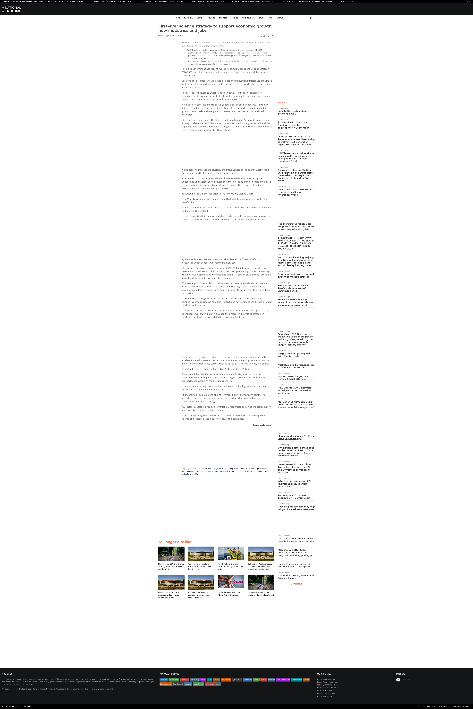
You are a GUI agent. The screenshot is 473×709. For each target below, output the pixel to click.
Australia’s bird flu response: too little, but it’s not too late (296, 366)
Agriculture (191, 468)
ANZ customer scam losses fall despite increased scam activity (296, 540)
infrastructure (165, 684)
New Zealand (178, 684)
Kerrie (221, 471)
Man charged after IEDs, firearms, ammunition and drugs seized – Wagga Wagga (295, 553)
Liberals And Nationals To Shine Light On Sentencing (296, 437)
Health (261, 18)
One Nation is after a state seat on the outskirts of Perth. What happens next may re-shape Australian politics (296, 451)
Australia (200, 468)
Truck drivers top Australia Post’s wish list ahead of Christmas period (293, 288)
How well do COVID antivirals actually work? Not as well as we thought (294, 390)
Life (270, 18)
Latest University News (326, 693)
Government (250, 468)
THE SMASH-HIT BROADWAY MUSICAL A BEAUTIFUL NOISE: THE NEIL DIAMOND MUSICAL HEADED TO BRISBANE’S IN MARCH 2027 (296, 243)
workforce (196, 474)
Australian (184, 680)
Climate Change (211, 468)
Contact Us (431, 706)
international (202, 471)
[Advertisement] (426, 9)
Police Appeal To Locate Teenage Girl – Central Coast (294, 496)
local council (226, 680)
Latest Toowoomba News (327, 682)
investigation (198, 684)
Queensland (241, 471)
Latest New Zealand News (327, 687)
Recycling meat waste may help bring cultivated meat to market (296, 508)
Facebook (405, 680)
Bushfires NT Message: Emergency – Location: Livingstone (83, 1)
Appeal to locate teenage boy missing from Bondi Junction (223, 1)
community (195, 680)
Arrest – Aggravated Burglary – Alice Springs (178, 1)
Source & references (262, 425)
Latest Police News (325, 690)
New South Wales (283, 680)
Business (223, 18)
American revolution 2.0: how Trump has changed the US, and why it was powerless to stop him (294, 468)
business (188, 684)
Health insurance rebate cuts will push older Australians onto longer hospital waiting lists (296, 227)
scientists (267, 471)
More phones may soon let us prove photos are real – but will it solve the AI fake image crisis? (296, 405)
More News (296, 583)
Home (177, 18)
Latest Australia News (326, 679)
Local (199, 18)
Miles (227, 471)
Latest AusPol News (325, 696)
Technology (247, 18)
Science (234, 18)
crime (218, 684)
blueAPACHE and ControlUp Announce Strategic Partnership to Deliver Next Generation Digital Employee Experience (296, 140)
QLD (233, 471)
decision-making (226, 468)
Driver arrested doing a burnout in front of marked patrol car (296, 275)
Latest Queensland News (327, 685)
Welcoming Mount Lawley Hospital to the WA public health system (277, 1)
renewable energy (254, 471)
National (188, 18)
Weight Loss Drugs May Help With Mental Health (294, 355)
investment (213, 471)
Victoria (216, 680)
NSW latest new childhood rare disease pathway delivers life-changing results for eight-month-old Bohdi (296, 157)
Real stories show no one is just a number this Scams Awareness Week (296, 192)
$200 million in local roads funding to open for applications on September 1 (294, 125)
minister (271, 680)
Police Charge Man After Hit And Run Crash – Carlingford (294, 565)
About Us (421, 706)
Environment (239, 468)
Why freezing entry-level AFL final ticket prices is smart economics (294, 484)
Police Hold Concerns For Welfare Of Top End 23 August (133, 1)
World (280, 18)
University (248, 680)
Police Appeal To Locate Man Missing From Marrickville (330, 1)
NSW (209, 680)
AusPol (263, 680)
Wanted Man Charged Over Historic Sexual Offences (293, 378)
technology (186, 474)
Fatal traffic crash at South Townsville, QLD (293, 112)
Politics (211, 18)
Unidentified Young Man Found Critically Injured (296, 577)
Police (203, 680)
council (256, 680)
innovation (191, 471)
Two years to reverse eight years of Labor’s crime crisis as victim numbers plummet (295, 302)
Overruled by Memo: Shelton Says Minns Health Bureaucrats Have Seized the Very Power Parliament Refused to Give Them (296, 175)
